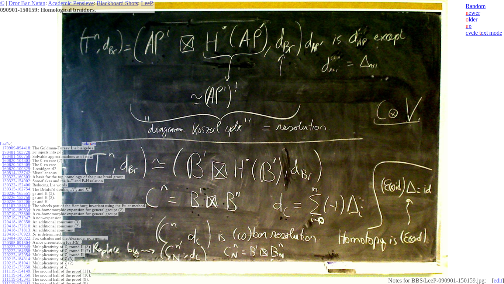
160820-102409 (16, 165)
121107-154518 (16, 206)
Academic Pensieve (71, 3)
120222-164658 (16, 251)
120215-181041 (16, 263)
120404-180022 (16, 238)
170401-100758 (16, 157)
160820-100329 (16, 169)
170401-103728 (16, 153)
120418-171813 (16, 230)
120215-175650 (16, 267)
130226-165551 (16, 194)
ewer (473, 13)
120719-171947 (16, 218)
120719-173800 (16, 214)
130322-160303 (16, 177)
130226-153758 (16, 198)
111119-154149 (16, 271)
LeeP (147, 3)
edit (498, 280)
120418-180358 (16, 222)
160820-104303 (16, 161)
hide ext (89, 144)
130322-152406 (16, 185)
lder (471, 19)
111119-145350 (16, 275)
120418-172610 (16, 226)
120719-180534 (16, 210)
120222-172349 (16, 247)
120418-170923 (16, 234)
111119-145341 (16, 279)
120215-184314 (16, 259)
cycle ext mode (484, 33)
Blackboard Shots (117, 3)
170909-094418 (16, 148)
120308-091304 (16, 243)
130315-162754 (16, 189)
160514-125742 (16, 173)
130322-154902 (16, 181)
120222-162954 (16, 255)
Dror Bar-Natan (26, 3)
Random (476, 6)
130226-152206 (16, 202)
